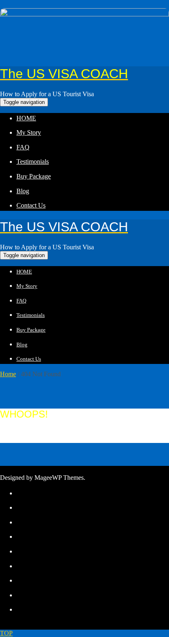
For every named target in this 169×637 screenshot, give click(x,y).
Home (8, 373)
